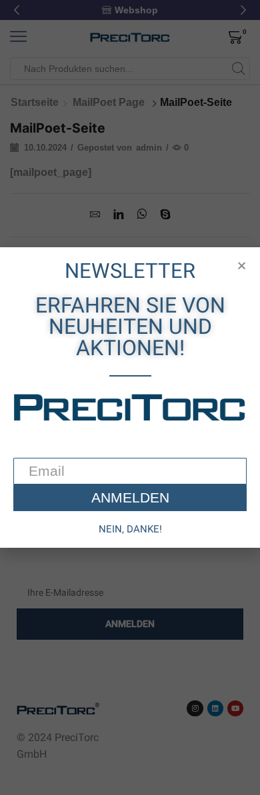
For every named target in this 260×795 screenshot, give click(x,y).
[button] (242, 266)
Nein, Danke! (130, 529)
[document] (130, 397)
